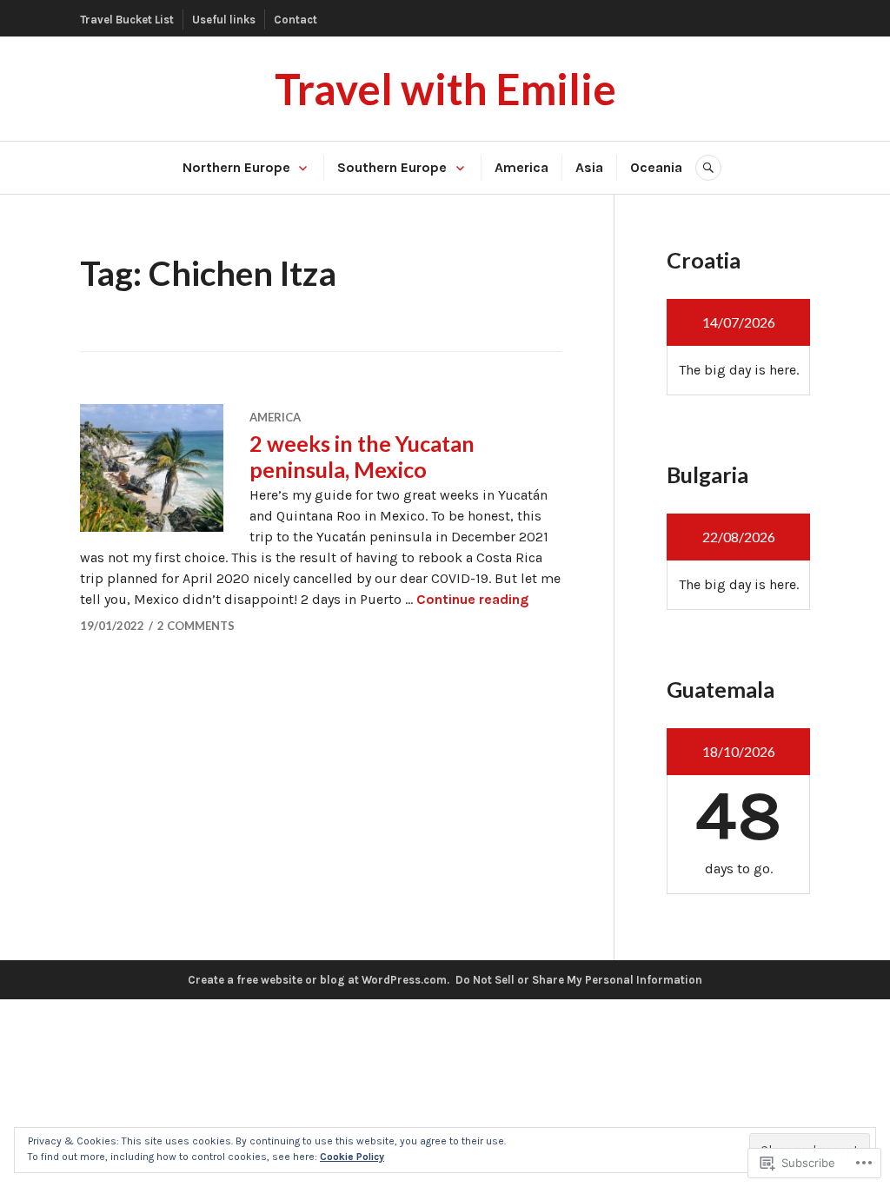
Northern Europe (236, 167)
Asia (589, 167)
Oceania (656, 167)
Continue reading (472, 599)
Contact (295, 19)
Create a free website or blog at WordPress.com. (318, 979)
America (521, 167)
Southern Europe (392, 167)
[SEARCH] (708, 168)
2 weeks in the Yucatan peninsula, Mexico (362, 456)
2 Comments (196, 626)
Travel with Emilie (445, 88)
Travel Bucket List (127, 19)
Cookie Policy (352, 1157)
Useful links (224, 19)
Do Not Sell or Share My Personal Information (578, 979)
